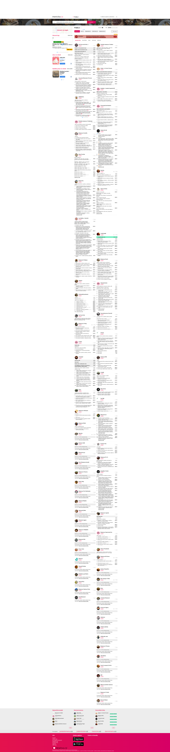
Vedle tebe (62, 57)
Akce (82, 31)
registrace (107, 16)
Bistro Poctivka (82, 154)
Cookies (72, 750)
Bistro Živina (103, 388)
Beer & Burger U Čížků (105, 578)
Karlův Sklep (81, 481)
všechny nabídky (70, 68)
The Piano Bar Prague (81, 723)
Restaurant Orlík (82, 539)
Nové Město (84, 40)
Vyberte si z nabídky (81, 446)
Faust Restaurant (82, 596)
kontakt (54, 737)
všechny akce (70, 54)
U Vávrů (80, 341)
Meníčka (77, 31)
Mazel (80, 389)
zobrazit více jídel (77, 177)
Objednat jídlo (88, 31)
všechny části (78, 40)
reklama (54, 743)
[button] (58, 52)
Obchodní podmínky (55, 750)
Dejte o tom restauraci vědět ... (84, 439)
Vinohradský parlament (83, 294)
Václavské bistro (104, 282)
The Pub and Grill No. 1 (83, 44)
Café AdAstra (62, 60)
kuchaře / (66, 71)
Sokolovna (103, 617)
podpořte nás (55, 741)
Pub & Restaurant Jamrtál (84, 462)
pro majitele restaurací (57, 740)
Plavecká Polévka (82, 566)
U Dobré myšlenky (104, 626)
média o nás (54, 739)
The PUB (102, 398)
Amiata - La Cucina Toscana (106, 68)
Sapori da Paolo (104, 188)
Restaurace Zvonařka (83, 133)
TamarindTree (81, 581)
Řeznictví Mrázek (104, 699)
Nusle (89, 40)
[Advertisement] (107, 224)
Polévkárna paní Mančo (83, 573)
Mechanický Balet (82, 510)
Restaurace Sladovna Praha (84, 589)
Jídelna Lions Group (80, 715)
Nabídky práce (102, 31)
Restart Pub (81, 180)
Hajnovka (80, 433)
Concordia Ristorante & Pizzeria (85, 78)
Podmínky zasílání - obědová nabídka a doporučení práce (97, 750)
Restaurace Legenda (105, 512)
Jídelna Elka (79, 712)
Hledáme (62, 71)
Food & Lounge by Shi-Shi (106, 665)
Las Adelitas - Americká (83, 218)
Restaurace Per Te (104, 457)
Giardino (80, 280)
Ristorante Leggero (82, 520)
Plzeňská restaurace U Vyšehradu (85, 121)
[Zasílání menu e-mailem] (94, 45)
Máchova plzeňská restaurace (107, 684)
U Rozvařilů (62, 73)
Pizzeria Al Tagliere (105, 607)
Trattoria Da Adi (104, 130)
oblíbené (103, 16)
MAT (101, 675)
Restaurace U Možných (83, 410)
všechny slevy (70, 35)
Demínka (102, 170)
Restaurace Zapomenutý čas (106, 532)
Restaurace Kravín (104, 259)
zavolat (80, 45)
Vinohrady (94, 40)
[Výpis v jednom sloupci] (104, 27)
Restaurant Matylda (82, 500)
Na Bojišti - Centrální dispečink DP (108, 88)
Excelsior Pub (103, 443)
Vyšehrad (99, 40)
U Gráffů (102, 372)
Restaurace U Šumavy (105, 646)
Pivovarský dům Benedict (106, 105)
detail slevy (69, 49)
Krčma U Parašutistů (105, 548)
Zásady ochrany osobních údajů (65, 750)
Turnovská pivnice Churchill (106, 313)
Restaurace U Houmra (83, 471)
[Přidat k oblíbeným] (93, 45)
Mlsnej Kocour (104, 414)
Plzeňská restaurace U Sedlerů (107, 44)
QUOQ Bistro (81, 96)
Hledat (91, 22)
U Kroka (102, 332)
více (70, 727)
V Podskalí (81, 356)
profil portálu (55, 742)
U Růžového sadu (104, 636)
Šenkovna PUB (104, 356)
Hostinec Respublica (105, 569)
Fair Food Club (82, 315)
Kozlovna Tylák (82, 442)
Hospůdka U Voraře (104, 471)
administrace (112, 16)
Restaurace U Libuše (105, 692)
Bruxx (102, 588)
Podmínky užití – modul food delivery (81, 750)
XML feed (54, 745)
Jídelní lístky (95, 31)
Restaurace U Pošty (83, 323)
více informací (62, 63)
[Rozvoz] (92, 122)
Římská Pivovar (82, 452)
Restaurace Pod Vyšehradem (84, 491)
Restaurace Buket (82, 423)
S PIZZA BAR (103, 233)
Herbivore (81, 558)
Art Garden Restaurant (105, 597)
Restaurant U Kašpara (83, 260)
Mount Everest (79, 721)
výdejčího (62, 72)
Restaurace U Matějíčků (83, 529)
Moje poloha (115, 31)
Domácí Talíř (79, 718)
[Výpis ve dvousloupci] (102, 27)
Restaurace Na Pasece (105, 556)
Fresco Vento (81, 549)
